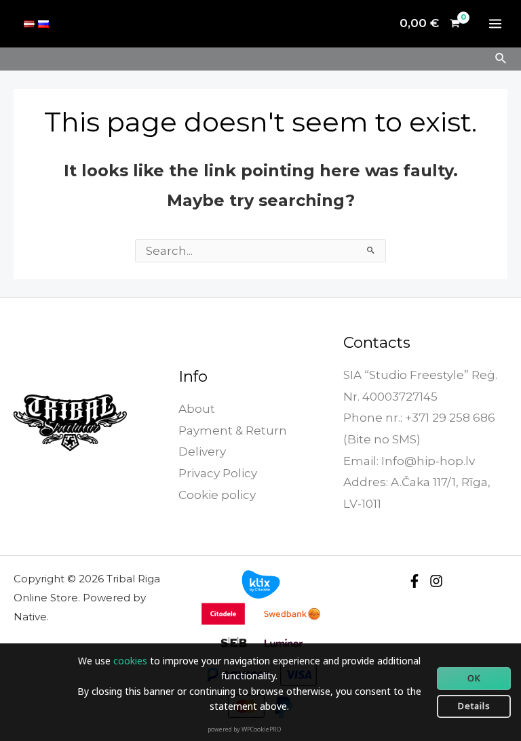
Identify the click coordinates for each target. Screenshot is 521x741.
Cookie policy (217, 495)
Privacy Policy (217, 473)
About (196, 409)
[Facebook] (414, 581)
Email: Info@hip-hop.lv (409, 461)
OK (474, 678)
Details (474, 706)
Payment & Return (232, 430)
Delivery (202, 451)
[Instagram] (436, 581)
